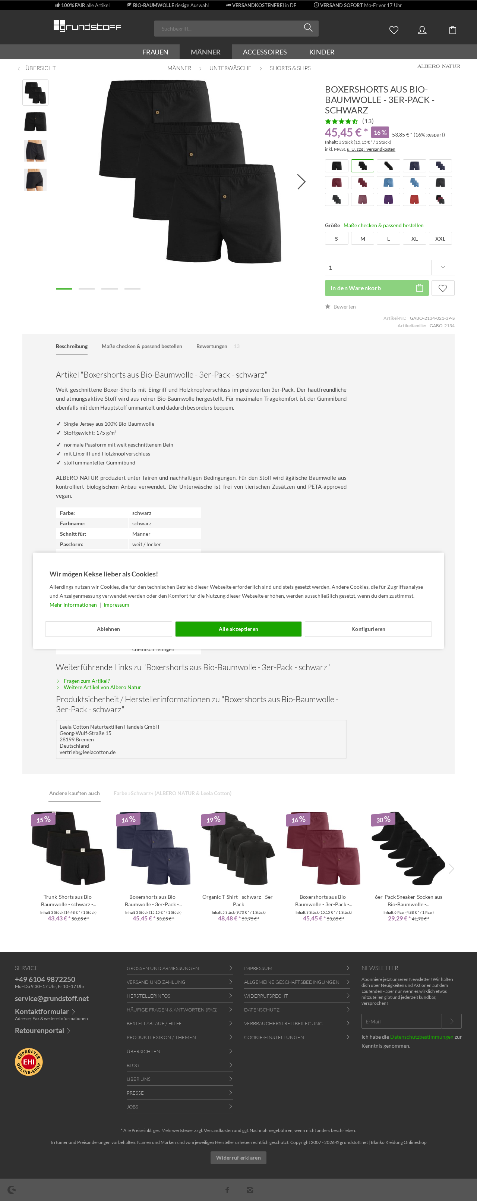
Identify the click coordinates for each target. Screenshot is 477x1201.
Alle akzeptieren (238, 629)
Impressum (116, 604)
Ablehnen (108, 629)
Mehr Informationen (74, 604)
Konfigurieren (368, 629)
